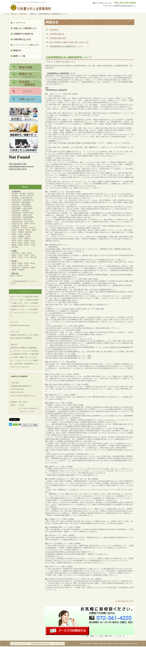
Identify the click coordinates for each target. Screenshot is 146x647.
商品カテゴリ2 (25, 75)
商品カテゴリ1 (25, 67)
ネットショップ (25, 99)
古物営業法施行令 (56, 34)
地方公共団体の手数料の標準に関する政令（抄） (69, 42)
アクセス (25, 91)
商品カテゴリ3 (25, 83)
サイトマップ (58, 643)
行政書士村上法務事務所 (36, 7)
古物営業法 (53, 30)
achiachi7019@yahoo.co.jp (25, 395)
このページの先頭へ (124, 601)
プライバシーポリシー (20, 643)
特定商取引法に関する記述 (40, 643)
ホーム (7, 14)
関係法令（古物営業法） (19, 14)
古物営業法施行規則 (57, 38)
